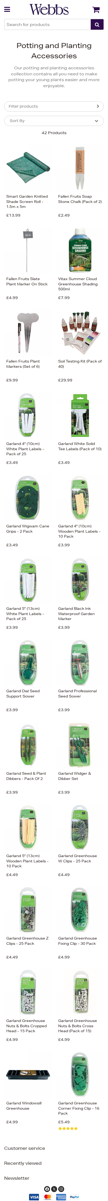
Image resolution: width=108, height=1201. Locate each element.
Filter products (23, 106)
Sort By (17, 120)
